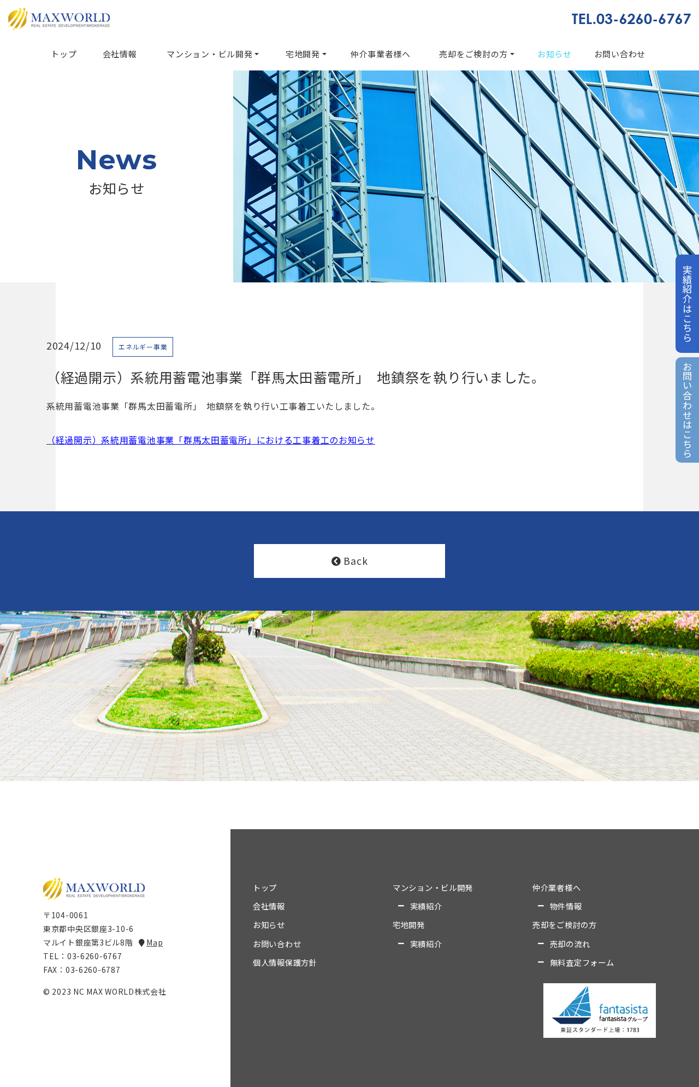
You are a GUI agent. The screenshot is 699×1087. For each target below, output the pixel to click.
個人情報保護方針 (285, 962)
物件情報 (566, 906)
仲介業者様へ (556, 887)
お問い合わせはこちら (687, 410)
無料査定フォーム (582, 962)
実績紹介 (426, 906)
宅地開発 (303, 54)
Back (355, 561)
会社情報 (120, 54)
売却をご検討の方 (473, 54)
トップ (63, 54)
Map (154, 942)
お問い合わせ (619, 54)
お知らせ (554, 54)
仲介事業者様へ (381, 54)
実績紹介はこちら (687, 303)
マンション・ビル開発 (209, 54)
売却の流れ (570, 943)
